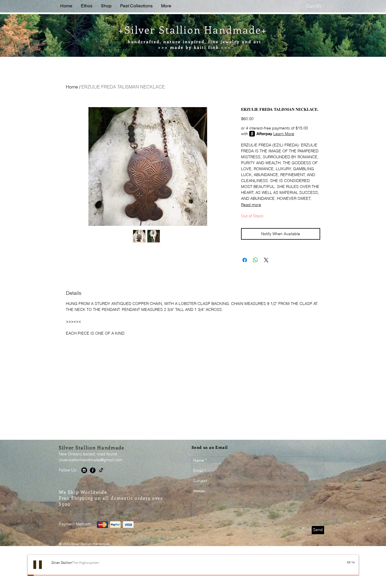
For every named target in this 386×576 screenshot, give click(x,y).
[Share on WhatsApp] (255, 260)
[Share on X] (266, 260)
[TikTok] (101, 470)
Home (72, 87)
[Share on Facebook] (244, 260)
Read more (251, 204)
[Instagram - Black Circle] (84, 470)
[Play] (37, 564)
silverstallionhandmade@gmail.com (90, 459)
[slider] (352, 567)
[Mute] (345, 567)
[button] (314, 6)
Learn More (283, 133)
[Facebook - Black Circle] (93, 470)
